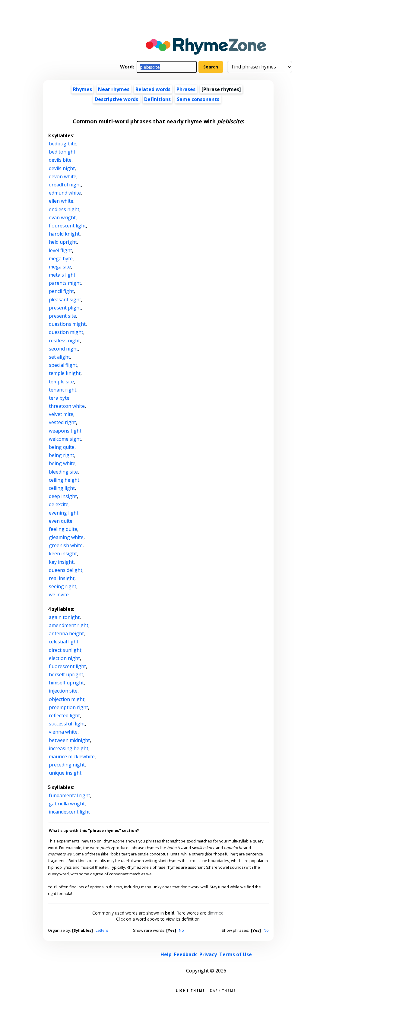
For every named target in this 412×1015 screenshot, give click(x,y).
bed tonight (62, 151)
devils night (62, 168)
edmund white (65, 192)
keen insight (63, 553)
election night (64, 658)
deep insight (63, 496)
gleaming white (66, 537)
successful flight (67, 723)
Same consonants (198, 99)
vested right (62, 422)
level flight (60, 250)
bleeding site (63, 471)
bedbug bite (62, 143)
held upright (63, 242)
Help (166, 954)
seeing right (62, 586)
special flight (63, 365)
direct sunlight (65, 650)
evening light (63, 512)
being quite (61, 447)
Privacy (208, 954)
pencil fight (61, 291)
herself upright (66, 674)
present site (62, 315)
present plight (65, 307)
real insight (61, 578)
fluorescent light (67, 666)
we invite (59, 594)
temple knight (65, 373)
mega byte (61, 258)
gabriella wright (67, 803)
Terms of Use (235, 954)
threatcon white (67, 406)
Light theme (190, 990)
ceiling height (64, 480)
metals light (62, 274)
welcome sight (65, 439)
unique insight (65, 772)
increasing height (68, 748)
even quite (60, 521)
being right (61, 455)
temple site (61, 381)
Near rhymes (113, 89)
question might (66, 332)
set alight (59, 357)
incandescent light (69, 811)
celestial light (63, 641)
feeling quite (63, 529)
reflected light (64, 715)
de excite (58, 504)
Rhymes (82, 89)
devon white (62, 176)
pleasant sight (65, 299)
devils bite (60, 160)
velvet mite (61, 414)
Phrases (185, 89)
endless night (64, 209)
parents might (65, 283)
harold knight (64, 233)
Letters (102, 930)
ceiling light (62, 488)
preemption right (68, 707)
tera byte (59, 398)
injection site (63, 690)
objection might (66, 699)
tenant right (62, 389)
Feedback (185, 954)
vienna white (63, 731)
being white (62, 463)
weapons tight (65, 430)
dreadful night (65, 184)
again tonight (64, 617)
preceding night (67, 764)
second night (63, 348)
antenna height (66, 633)
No (181, 930)
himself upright (66, 682)
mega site (60, 266)
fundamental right (69, 795)
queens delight (65, 570)
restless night (64, 340)
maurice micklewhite (72, 756)
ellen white (61, 201)
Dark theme (223, 990)
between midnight (69, 740)
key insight (61, 562)
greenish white (66, 545)
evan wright (62, 217)
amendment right (68, 625)
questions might (67, 324)
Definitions (157, 99)
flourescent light (67, 225)
